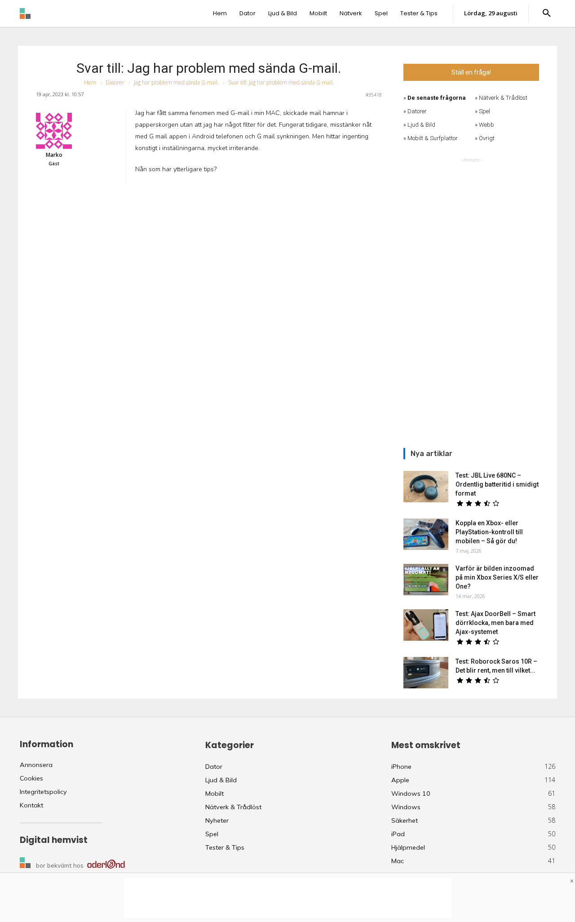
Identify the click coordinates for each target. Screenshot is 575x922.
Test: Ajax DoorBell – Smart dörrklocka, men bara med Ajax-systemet (495, 622)
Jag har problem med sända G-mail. (176, 82)
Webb (486, 124)
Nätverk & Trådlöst (503, 97)
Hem (90, 82)
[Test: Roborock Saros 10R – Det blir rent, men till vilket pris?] (425, 672)
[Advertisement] (471, 299)
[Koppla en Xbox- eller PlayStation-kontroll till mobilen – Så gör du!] (425, 534)
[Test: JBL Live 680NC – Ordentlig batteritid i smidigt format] (425, 486)
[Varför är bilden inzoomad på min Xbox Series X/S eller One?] (425, 579)
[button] (546, 13)
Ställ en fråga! (471, 72)
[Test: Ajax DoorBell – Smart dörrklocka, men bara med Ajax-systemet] (425, 625)
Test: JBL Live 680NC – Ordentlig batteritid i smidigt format (497, 484)
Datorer (115, 82)
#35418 (374, 95)
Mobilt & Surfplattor (432, 138)
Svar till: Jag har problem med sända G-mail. (208, 68)
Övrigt (487, 138)
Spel (484, 111)
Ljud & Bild (421, 124)
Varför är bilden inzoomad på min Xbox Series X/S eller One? (497, 577)
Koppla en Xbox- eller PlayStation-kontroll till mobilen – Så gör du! (489, 532)
